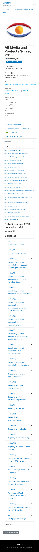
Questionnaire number (16, 245)
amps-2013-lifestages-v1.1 (12, 187)
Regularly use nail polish (17, 429)
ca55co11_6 (12, 425)
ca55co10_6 (12, 330)
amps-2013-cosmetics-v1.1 (12, 160)
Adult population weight (17, 519)
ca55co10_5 (12, 316)
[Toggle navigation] (34, 4)
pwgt (9, 515)
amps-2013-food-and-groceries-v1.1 (15, 177)
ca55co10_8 (12, 359)
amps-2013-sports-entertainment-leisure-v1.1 (18, 216)
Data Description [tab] (12, 129)
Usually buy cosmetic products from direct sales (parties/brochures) (18, 336)
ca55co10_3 (12, 287)
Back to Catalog (12, 533)
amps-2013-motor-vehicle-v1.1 (13, 194)
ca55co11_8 (12, 443)
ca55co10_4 (12, 299)
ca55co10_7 (12, 344)
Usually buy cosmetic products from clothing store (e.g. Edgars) (17, 279)
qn (9, 241)
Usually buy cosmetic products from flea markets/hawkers (16, 350)
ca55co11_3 (12, 393)
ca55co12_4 (12, 489)
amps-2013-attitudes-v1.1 (12, 150)
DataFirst (7, 3)
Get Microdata (14, 62)
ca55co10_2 (12, 273)
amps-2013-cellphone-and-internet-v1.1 (16, 153)
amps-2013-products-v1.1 (12, 212)
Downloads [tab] (27, 128)
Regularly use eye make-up (18, 438)
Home (5, 10)
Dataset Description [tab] (13, 125)
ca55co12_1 (12, 455)
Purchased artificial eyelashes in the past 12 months (17, 496)
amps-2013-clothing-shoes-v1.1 (14, 157)
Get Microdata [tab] (13, 132)
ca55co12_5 (12, 504)
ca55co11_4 (12, 405)
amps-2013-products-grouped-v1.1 (15, 209)
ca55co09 (11, 250)
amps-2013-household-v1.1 (12, 184)
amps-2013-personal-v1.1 (12, 206)
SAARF (17, 10)
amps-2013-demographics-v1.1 (13, 163)
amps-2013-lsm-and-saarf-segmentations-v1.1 (19, 190)
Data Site (11, 10)
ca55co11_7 (12, 434)
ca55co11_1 (12, 370)
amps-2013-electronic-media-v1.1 (14, 170)
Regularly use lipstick (16, 409)
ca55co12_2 (12, 466)
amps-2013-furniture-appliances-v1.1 (15, 180)
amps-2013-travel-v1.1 (11, 219)
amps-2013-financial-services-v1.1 (15, 173)
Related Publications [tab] (14, 136)
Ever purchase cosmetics (18, 253)
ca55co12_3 (12, 478)
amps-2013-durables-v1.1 (12, 167)
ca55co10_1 (12, 259)
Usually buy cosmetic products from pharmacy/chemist (16, 322)
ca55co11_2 (12, 382)
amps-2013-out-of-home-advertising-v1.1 (17, 202)
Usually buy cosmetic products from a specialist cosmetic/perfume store (18, 265)
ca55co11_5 (12, 414)
